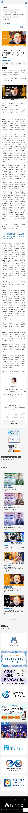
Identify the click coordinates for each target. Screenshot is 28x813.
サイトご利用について (13, 800)
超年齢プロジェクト (7, 19)
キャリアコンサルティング (14, 10)
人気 (24, 63)
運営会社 (25, 800)
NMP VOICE (6, 10)
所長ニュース (6, 16)
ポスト (4, 68)
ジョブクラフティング (7, 14)
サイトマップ (21, 800)
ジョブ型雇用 (15, 14)
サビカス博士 (18, 63)
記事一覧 (14, 619)
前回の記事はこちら (7, 107)
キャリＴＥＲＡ (13, 12)
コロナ (12, 63)
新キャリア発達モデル (14, 16)
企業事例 (21, 14)
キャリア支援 (6, 12)
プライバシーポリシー (5, 800)
